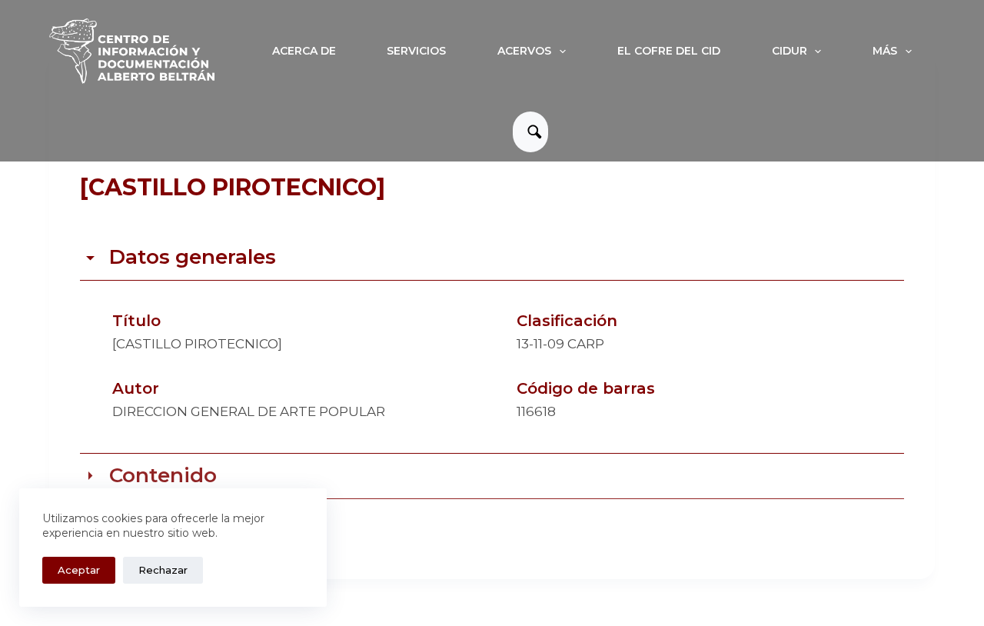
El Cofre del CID (668, 51)
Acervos (524, 51)
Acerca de (304, 51)
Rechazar (163, 570)
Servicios (416, 51)
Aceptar (79, 570)
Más (885, 51)
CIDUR (789, 51)
